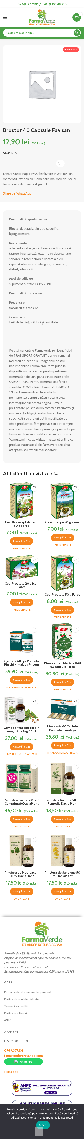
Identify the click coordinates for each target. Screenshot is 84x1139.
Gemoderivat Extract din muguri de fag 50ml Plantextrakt (21, 731)
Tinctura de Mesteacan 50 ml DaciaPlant (21, 874)
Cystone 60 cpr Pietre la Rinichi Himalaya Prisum (21, 662)
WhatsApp (25, 1061)
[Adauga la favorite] (60, 163)
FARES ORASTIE (22, 548)
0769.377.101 (13, 1050)
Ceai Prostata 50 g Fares (62, 594)
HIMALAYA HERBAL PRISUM (21, 687)
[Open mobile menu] (5, 17)
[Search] (77, 32)
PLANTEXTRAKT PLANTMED (21, 754)
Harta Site (11, 1072)
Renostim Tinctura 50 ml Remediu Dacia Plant (62, 801)
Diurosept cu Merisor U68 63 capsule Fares (62, 665)
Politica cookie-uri (15, 1013)
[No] (39, 1131)
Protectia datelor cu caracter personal (27, 992)
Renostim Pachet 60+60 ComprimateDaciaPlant (21, 801)
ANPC (7, 1020)
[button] (21, 541)
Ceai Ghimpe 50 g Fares (62, 522)
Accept (43, 1125)
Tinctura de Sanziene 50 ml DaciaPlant (62, 874)
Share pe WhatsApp (17, 193)
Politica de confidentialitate (21, 999)
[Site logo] (41, 17)
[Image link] (42, 934)
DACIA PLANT (21, 826)
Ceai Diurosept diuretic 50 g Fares (21, 524)
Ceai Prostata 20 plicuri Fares (22, 585)
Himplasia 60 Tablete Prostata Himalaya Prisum (62, 730)
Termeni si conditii (16, 1006)
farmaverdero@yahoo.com (23, 1056)
